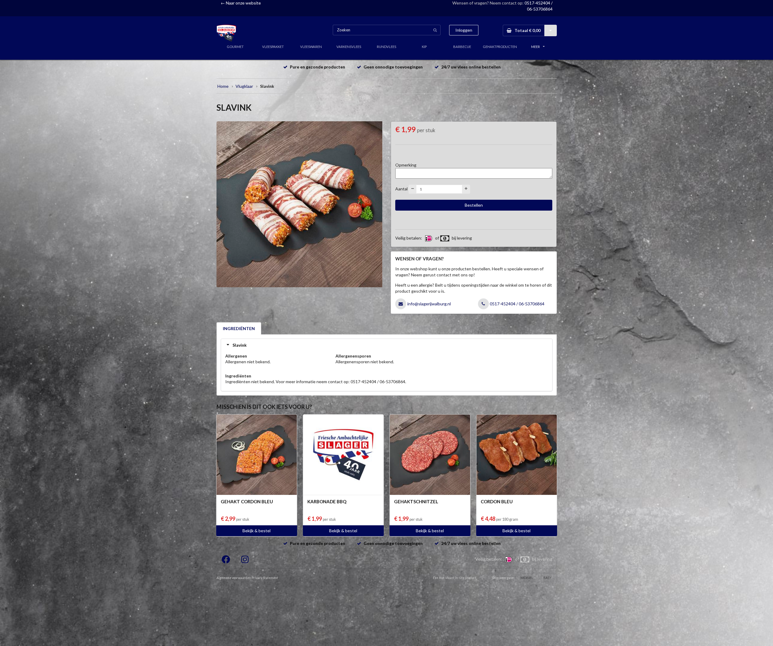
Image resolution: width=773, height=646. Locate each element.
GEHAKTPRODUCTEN (500, 47)
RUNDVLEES (386, 47)
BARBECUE (462, 47)
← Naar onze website (241, 2)
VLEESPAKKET (273, 47)
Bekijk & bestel (256, 530)
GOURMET (235, 47)
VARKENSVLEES (348, 47)
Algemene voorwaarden (234, 578)
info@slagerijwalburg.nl (429, 303)
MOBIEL (527, 578)
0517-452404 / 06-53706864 (517, 303)
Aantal (401, 188)
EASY (547, 578)
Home (223, 86)
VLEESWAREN (311, 47)
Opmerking (405, 164)
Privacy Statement (265, 578)
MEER (535, 47)
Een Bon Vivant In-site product (454, 578)
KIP (424, 47)
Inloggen (463, 30)
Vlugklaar (244, 86)
